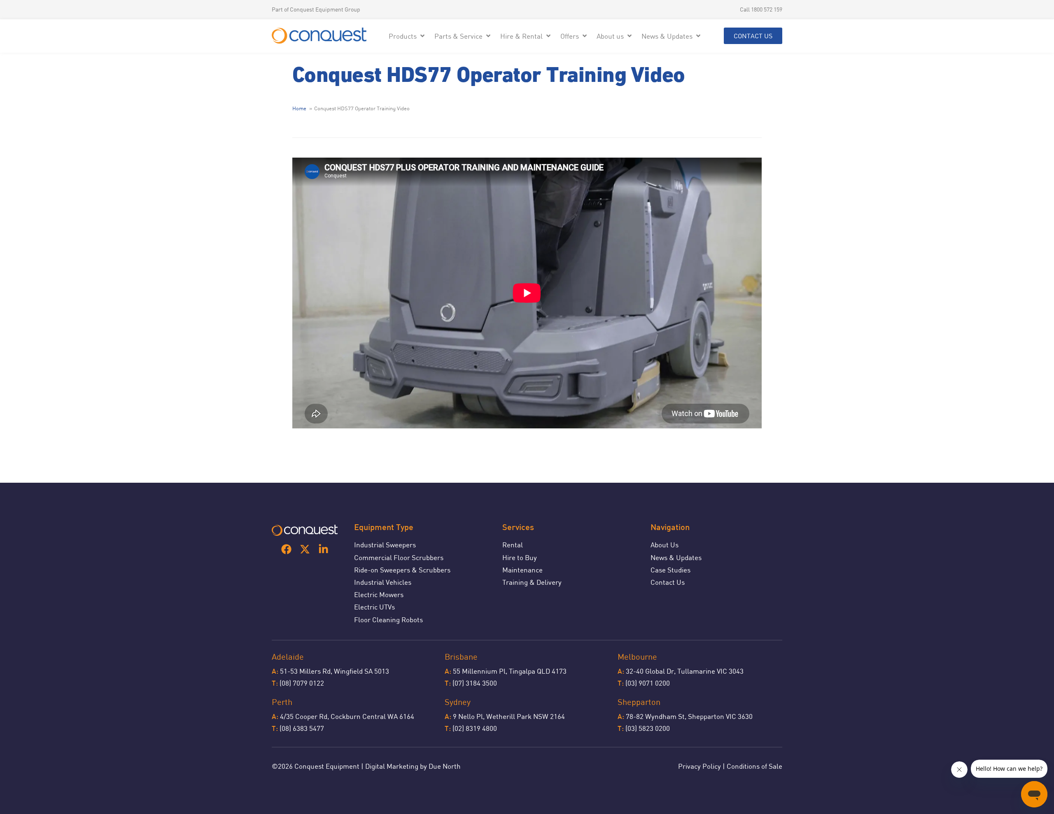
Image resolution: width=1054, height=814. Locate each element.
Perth (282, 702)
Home (299, 108)
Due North (445, 766)
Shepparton (639, 702)
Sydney (458, 702)
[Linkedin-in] (323, 549)
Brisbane (461, 656)
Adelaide (288, 656)
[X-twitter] (305, 549)
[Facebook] (286, 549)
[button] (407, 36)
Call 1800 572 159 (761, 9)
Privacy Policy (699, 766)
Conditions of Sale (754, 766)
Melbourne (637, 656)
